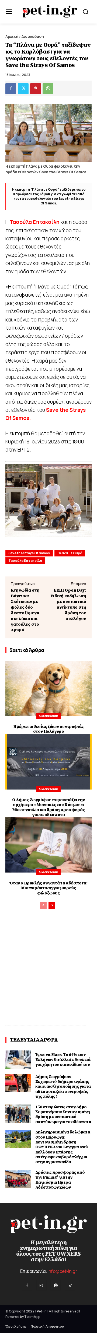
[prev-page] (43, 905)
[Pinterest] (35, 88)
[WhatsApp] (48, 88)
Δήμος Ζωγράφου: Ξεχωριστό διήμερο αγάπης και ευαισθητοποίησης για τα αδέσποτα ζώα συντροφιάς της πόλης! (63, 1086)
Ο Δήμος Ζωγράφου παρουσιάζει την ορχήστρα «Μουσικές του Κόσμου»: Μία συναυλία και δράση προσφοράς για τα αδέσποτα (48, 807)
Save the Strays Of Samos (29, 553)
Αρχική (11, 36)
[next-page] (51, 905)
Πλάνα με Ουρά (69, 553)
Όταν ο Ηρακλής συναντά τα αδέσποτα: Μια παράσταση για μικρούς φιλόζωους (48, 888)
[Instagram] (41, 1285)
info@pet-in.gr (62, 1271)
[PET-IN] (50, 11)
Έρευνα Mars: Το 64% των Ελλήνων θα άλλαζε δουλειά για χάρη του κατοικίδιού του (62, 1059)
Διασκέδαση (33, 36)
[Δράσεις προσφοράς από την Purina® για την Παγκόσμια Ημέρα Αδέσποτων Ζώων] (18, 1179)
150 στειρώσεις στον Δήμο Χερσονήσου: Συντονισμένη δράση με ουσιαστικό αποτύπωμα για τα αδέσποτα (63, 1114)
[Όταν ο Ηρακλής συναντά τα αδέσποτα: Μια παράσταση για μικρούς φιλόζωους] (48, 845)
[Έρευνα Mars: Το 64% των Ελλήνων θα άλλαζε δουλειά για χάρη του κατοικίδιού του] (18, 1059)
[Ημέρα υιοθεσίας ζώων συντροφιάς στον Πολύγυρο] (48, 688)
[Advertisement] (48, 977)
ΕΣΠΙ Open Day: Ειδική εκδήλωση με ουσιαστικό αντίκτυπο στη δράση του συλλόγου (68, 604)
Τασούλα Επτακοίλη (25, 560)
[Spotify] (55, 1285)
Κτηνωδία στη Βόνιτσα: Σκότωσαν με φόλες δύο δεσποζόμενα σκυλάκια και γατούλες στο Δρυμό (25, 610)
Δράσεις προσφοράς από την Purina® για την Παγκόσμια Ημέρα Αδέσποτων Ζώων (60, 1180)
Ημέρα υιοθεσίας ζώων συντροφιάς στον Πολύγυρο (48, 729)
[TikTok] (70, 1285)
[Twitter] (23, 88)
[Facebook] (10, 88)
